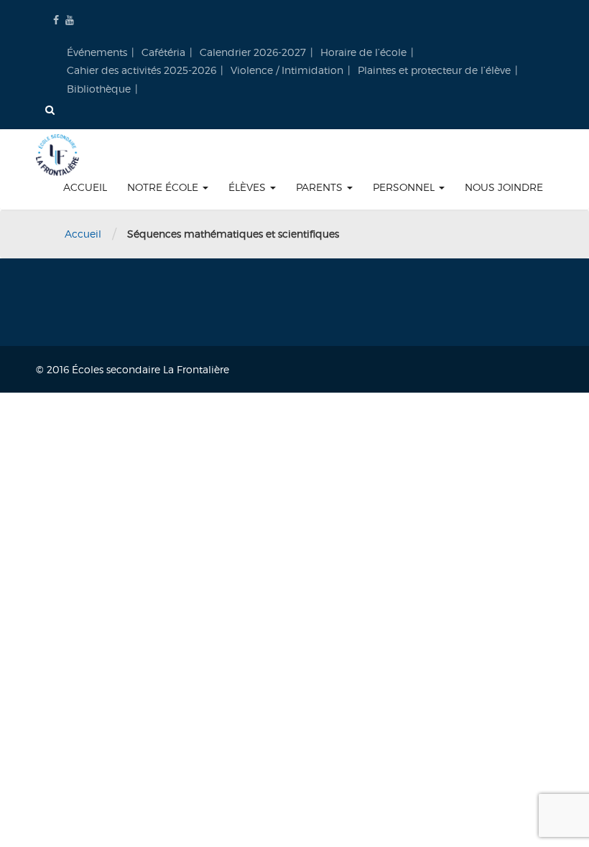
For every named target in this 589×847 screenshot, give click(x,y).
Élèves (248, 187)
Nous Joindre (504, 187)
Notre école (164, 187)
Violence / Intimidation (287, 70)
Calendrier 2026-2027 (253, 52)
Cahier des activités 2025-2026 (141, 70)
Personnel (405, 187)
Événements (97, 52)
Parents (320, 187)
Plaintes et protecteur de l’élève (434, 70)
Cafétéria (163, 52)
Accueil (85, 187)
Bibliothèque (99, 89)
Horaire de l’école (363, 52)
